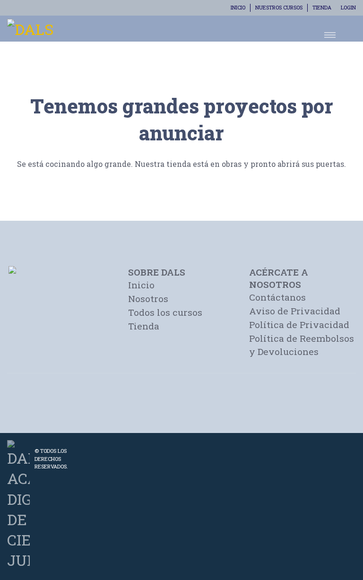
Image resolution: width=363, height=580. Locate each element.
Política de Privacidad (299, 324)
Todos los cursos (165, 312)
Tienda (321, 7)
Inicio (238, 7)
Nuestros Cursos (278, 7)
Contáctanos (277, 297)
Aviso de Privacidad (294, 311)
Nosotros (148, 298)
